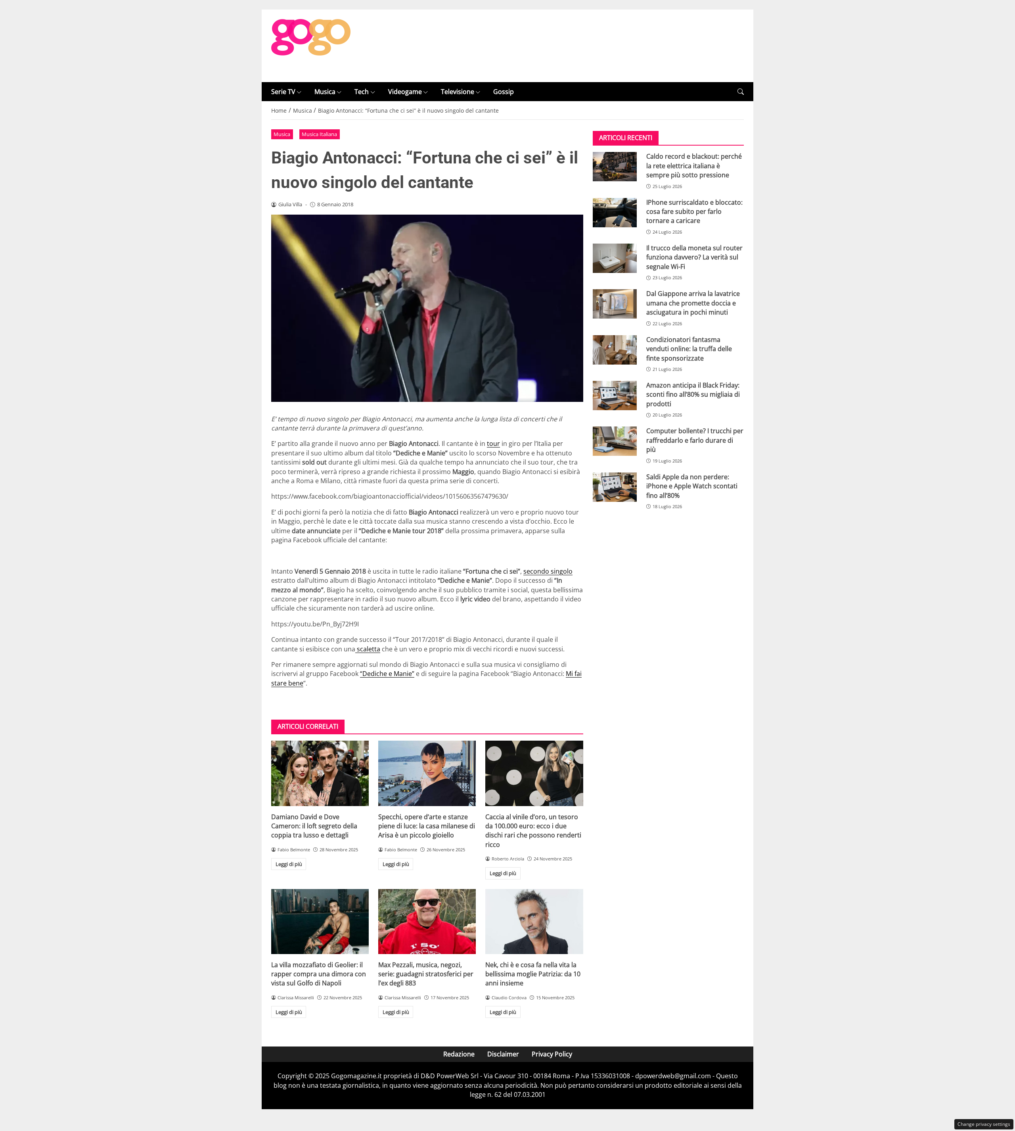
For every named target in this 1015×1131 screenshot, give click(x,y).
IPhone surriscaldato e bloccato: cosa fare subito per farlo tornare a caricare (694, 211)
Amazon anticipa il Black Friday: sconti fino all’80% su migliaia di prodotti (693, 394)
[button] (740, 91)
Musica (324, 91)
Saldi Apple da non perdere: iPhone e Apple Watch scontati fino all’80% (691, 486)
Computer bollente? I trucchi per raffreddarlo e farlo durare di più (694, 440)
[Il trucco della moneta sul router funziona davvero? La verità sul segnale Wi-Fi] (615, 258)
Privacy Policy (552, 1054)
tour (493, 443)
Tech (361, 91)
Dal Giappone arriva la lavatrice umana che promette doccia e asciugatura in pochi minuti (693, 303)
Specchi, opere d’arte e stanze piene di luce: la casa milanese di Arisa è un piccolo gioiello (426, 826)
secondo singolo (548, 571)
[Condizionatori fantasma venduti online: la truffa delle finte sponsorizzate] (615, 350)
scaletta (367, 649)
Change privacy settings (984, 1124)
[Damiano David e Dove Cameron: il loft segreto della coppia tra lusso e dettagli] (320, 773)
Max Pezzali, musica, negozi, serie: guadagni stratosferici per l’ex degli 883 (425, 974)
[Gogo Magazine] (310, 45)
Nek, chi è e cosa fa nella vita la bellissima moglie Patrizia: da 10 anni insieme (532, 974)
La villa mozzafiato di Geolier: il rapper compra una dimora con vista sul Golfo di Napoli (318, 974)
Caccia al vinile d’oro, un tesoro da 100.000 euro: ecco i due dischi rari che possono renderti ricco (533, 830)
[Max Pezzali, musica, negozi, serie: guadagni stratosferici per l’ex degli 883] (427, 921)
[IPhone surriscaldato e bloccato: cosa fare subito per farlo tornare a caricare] (615, 212)
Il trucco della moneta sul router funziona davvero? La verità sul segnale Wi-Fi (694, 257)
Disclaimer (503, 1054)
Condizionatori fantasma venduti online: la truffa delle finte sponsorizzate (689, 349)
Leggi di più (289, 864)
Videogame (405, 91)
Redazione (459, 1054)
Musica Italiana (319, 134)
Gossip (503, 91)
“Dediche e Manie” (387, 673)
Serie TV (283, 91)
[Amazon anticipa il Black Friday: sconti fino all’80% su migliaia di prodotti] (615, 395)
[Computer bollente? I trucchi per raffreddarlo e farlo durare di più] (615, 441)
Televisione (457, 91)
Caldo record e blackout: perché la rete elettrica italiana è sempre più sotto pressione (694, 165)
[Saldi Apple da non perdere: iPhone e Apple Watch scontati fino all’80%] (615, 487)
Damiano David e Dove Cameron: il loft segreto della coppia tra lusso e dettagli (314, 826)
